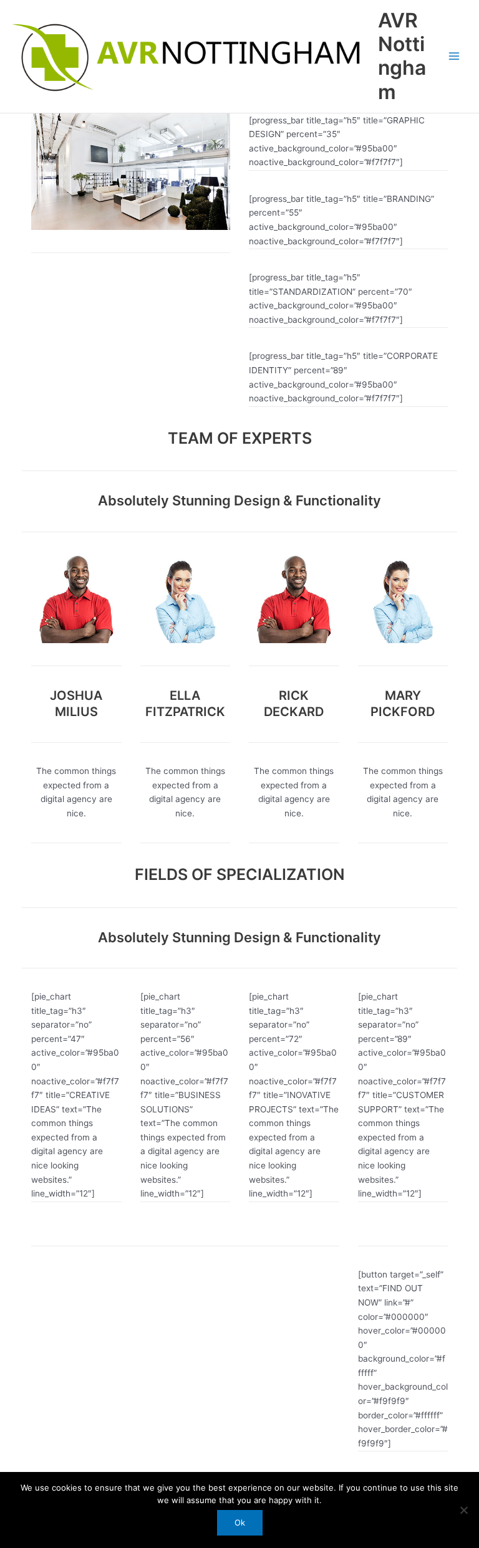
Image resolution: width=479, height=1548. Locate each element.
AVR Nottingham (402, 56)
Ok (240, 1522)
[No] (463, 1510)
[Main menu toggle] (454, 56)
